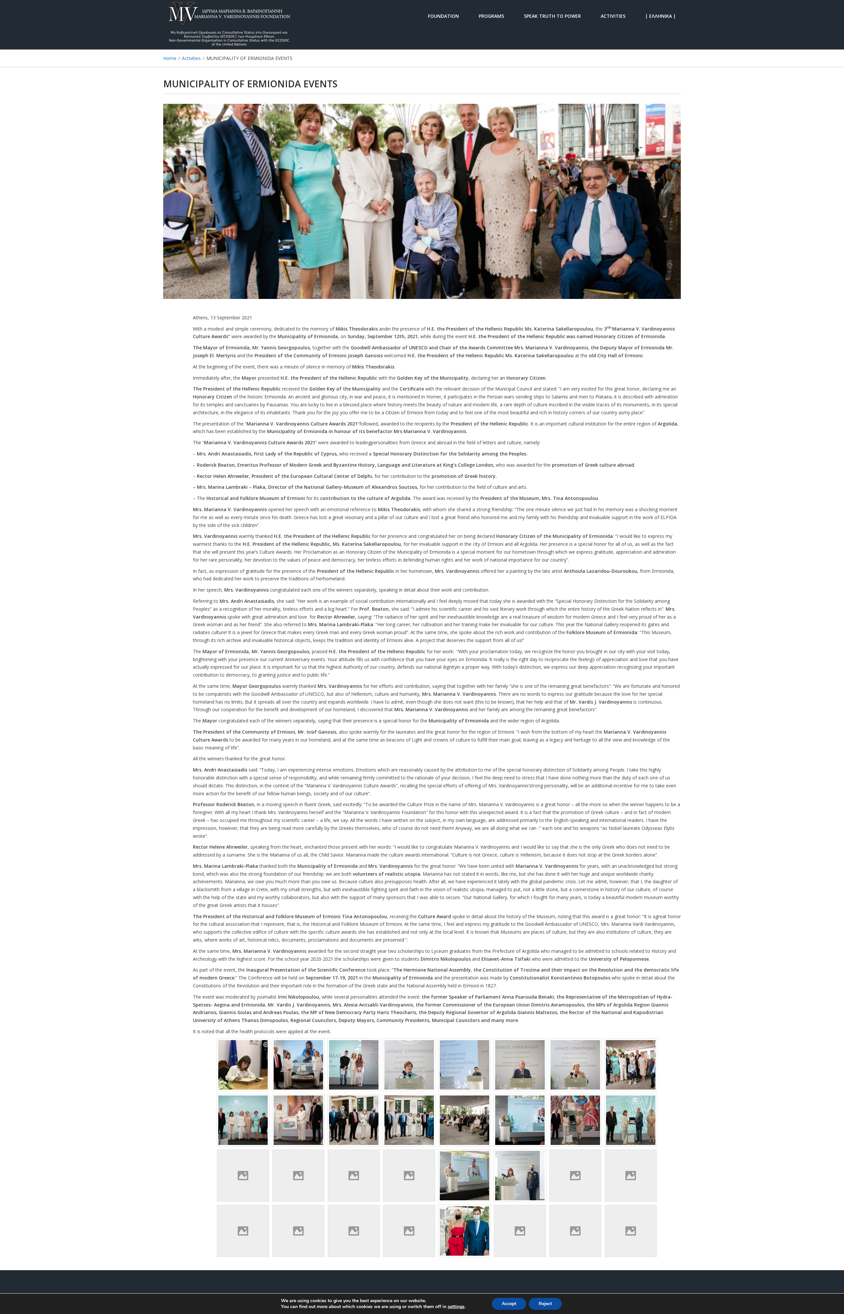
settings (456, 1307)
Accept (509, 1303)
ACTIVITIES (613, 16)
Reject (545, 1303)
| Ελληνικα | (660, 16)
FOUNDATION (443, 16)
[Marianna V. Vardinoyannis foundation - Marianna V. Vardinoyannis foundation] (229, 15)
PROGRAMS (491, 16)
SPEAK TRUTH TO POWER (552, 16)
